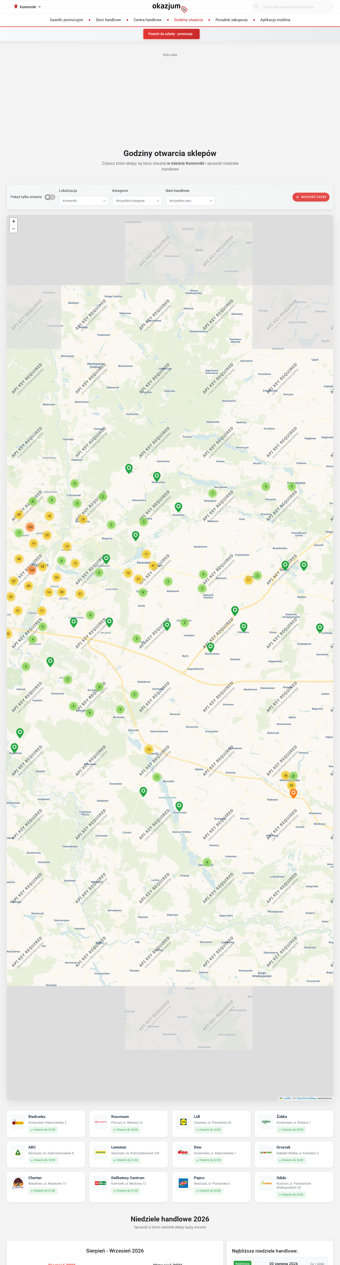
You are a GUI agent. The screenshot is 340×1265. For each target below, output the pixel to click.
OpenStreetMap (306, 1098)
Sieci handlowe (177, 191)
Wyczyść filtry (314, 197)
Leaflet (286, 1098)
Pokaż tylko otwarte (26, 197)
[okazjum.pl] (170, 8)
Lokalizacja (68, 191)
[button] (167, 626)
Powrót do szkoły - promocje (170, 34)
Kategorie (120, 191)
